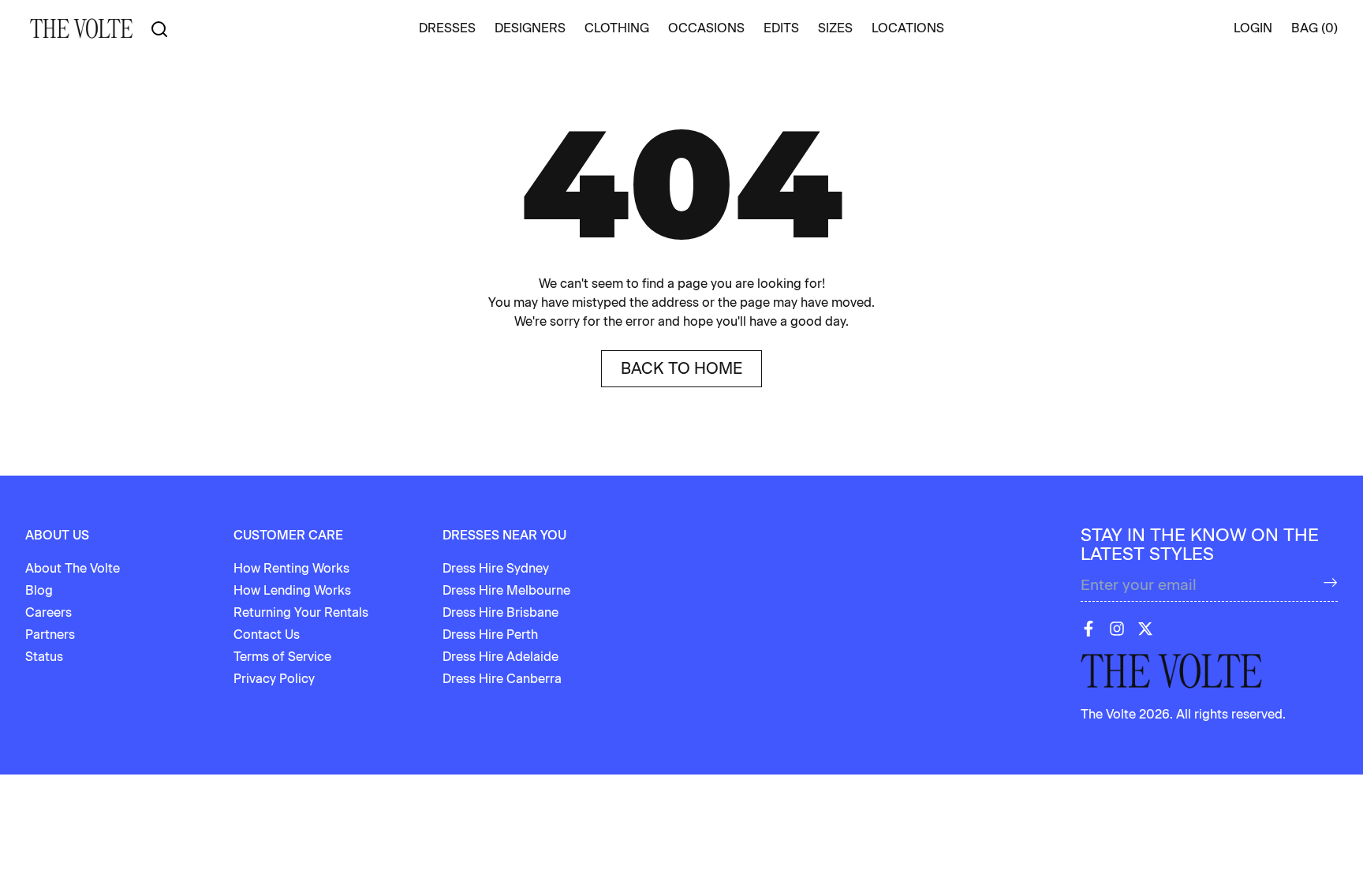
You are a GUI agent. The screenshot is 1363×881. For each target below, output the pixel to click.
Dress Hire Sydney (496, 568)
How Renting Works (291, 568)
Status (44, 656)
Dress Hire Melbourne (506, 590)
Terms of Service (282, 656)
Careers (48, 612)
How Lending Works (292, 590)
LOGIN (1253, 28)
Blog (39, 590)
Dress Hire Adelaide (500, 656)
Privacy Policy (274, 678)
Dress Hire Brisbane (500, 612)
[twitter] (1145, 628)
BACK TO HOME (681, 368)
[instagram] (1117, 628)
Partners (50, 634)
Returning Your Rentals (300, 612)
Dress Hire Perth (490, 634)
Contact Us (266, 634)
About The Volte (72, 568)
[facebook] (1088, 628)
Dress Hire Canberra (502, 678)
